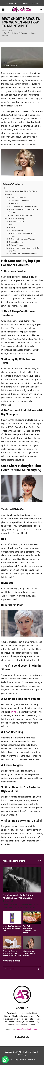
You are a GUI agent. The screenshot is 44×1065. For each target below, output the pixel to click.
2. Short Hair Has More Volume (22, 239)
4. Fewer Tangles (16, 245)
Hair (5, 62)
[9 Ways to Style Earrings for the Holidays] (32, 942)
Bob (10, 225)
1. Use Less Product (17, 198)
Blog (16, 4)
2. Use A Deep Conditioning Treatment (20, 202)
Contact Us (34, 4)
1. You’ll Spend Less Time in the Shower (22, 234)
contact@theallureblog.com (27, 1029)
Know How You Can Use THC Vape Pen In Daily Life (12, 928)
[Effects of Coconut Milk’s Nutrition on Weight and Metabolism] (12, 942)
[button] (5, 1059)
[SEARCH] (38, 969)
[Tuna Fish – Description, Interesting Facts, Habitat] (32, 917)
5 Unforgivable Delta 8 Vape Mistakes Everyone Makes (18, 896)
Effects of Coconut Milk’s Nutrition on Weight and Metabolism (12, 953)
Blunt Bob (13, 227)
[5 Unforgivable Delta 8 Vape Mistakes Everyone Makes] (22, 879)
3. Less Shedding (16, 242)
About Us (9, 4)
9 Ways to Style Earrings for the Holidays (29, 953)
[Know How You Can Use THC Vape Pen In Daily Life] (12, 917)
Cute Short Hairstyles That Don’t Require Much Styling (18, 217)
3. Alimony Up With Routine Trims (23, 206)
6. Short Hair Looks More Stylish (23, 254)
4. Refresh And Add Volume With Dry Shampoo (24, 210)
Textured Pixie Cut (16, 222)
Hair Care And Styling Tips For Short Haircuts (20, 193)
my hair (13, 712)
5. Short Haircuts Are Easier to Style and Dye (24, 249)
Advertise (24, 4)
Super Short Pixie (16, 230)
